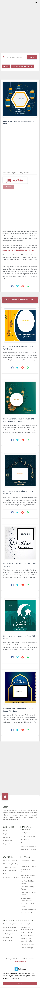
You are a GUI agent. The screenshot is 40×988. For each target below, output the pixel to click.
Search (32, 57)
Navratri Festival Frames (28, 866)
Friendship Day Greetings (11, 877)
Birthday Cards (25, 839)
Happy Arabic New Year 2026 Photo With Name (18, 122)
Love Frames (7, 941)
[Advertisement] (20, 25)
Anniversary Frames (27, 843)
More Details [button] (16, 978)
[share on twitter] (17, 286)
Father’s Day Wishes (9, 870)
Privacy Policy (7, 840)
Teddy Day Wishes (9, 934)
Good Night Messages (10, 860)
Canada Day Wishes (27, 944)
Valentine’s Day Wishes (10, 924)
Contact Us (6, 837)
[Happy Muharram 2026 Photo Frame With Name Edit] (20, 470)
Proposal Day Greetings (10, 930)
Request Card (7, 844)
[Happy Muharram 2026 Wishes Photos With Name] (20, 325)
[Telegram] (20, 969)
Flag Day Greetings (27, 948)
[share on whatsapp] (27, 286)
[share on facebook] (12, 286)
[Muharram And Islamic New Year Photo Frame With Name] (20, 688)
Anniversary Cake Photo (28, 846)
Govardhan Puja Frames (28, 913)
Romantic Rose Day (9, 927)
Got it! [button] (20, 983)
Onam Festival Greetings (29, 909)
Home (7, 66)
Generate (8, 187)
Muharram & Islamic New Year (23, 66)
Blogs (5, 834)
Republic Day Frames (27, 924)
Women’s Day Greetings (10, 864)
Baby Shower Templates (28, 849)
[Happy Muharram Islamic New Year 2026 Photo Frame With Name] (20, 398)
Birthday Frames (26, 833)
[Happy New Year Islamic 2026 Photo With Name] (20, 615)
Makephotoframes (20, 961)
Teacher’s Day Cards (9, 867)
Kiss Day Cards (8, 937)
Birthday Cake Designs (28, 836)
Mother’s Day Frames (10, 874)
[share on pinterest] (22, 286)
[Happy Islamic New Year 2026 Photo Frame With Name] (20, 543)
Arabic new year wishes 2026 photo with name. (19, 250)
